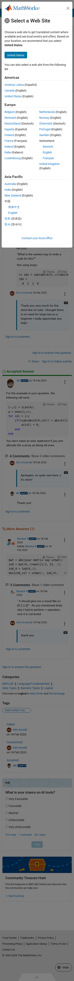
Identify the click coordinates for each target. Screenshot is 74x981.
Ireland (9, 146)
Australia (10, 184)
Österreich (45, 123)
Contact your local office (37, 238)
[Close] (68, 8)
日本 (7, 218)
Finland (9, 135)
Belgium (10, 112)
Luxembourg (13, 158)
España (9, 129)
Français (48, 158)
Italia (8, 152)
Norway (44, 117)
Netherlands (47, 112)
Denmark (10, 117)
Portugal (44, 129)
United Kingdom (49, 164)
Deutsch (48, 146)
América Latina (14, 84)
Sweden (44, 135)
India (8, 189)
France (9, 140)
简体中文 (14, 207)
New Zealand (13, 195)
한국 (7, 224)
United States (13, 96)
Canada (10, 90)
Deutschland (13, 123)
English (47, 152)
